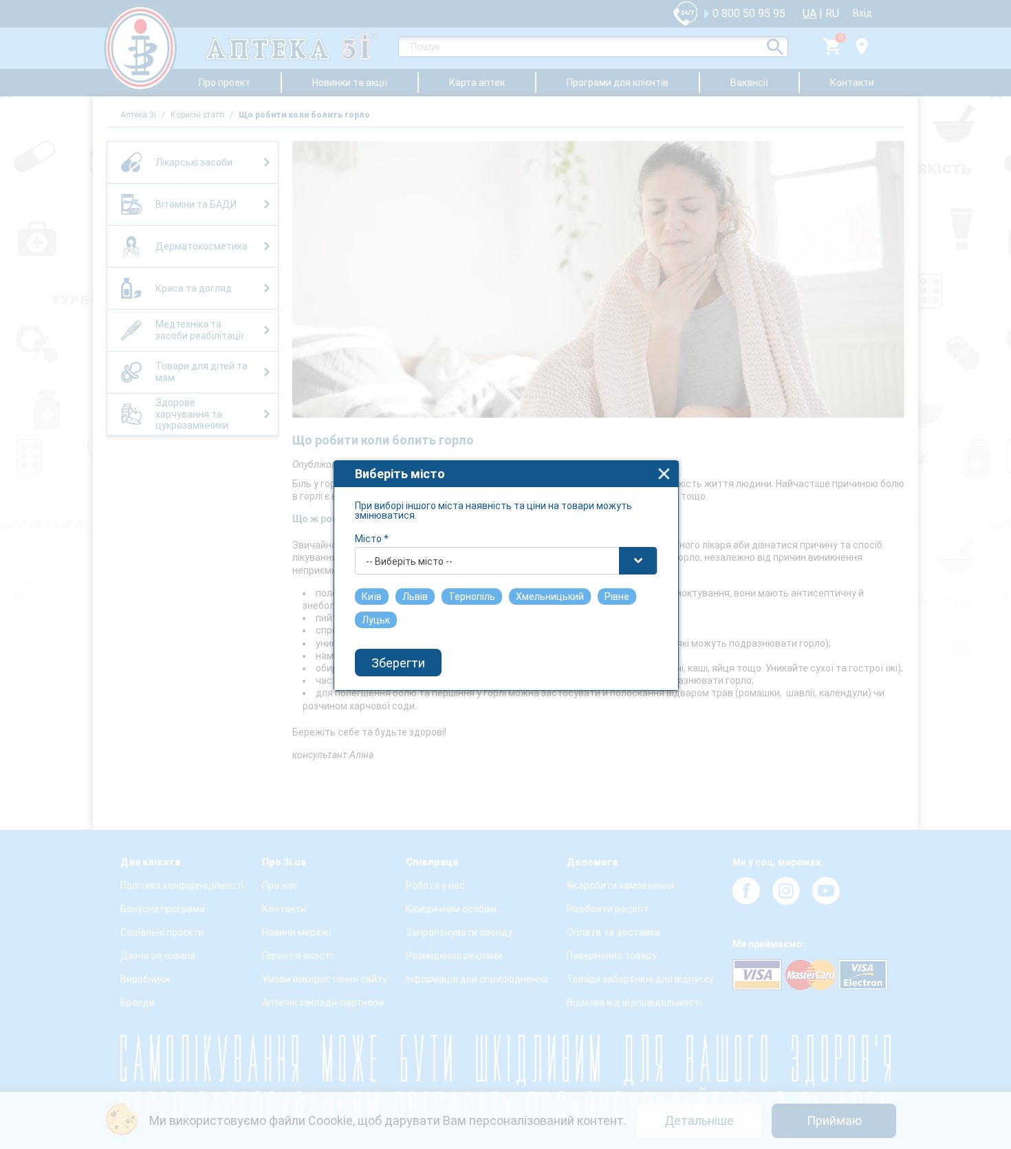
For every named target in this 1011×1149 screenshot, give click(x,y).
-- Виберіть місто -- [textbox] (409, 561)
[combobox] (506, 560)
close (664, 473)
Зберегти (398, 663)
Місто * (372, 538)
